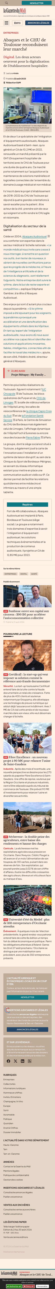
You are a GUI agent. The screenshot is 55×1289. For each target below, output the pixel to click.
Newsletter (36, 3)
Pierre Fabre (33, 437)
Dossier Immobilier (12, 1132)
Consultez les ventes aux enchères (19, 1209)
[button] (6, 22)
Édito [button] (17, 23)
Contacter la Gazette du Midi (16, 1166)
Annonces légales (27, 1029)
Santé (34, 574)
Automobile (9, 1114)
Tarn (5, 1149)
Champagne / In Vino (13, 1101)
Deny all (29, 1286)
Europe (6, 1106)
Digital (23, 574)
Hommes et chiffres (12, 1092)
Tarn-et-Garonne (11, 1153)
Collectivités (9, 1084)
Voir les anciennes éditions (15, 1237)
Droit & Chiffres (10, 1128)
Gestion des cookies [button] (13, 1179)
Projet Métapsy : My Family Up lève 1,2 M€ (29, 374)
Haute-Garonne (11, 1145)
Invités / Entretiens (12, 1097)
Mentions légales (11, 1170)
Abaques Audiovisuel (34, 236)
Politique (7, 1119)
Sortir (6, 1110)
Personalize (42, 1286)
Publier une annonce (12, 1196)
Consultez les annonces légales (18, 1192)
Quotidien (8, 1123)
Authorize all (15, 1286)
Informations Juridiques (14, 1088)
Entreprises (10, 32)
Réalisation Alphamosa (14, 1251)
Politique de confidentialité (16, 1175)
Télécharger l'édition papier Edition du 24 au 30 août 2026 (17, 1229)
